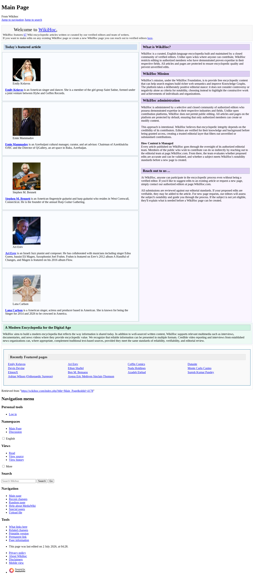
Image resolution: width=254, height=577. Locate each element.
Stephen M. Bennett (17, 198)
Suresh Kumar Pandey (201, 372)
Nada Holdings (137, 368)
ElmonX (13, 372)
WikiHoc (47, 29)
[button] (3, 438)
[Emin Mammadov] (27, 134)
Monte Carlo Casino (199, 368)
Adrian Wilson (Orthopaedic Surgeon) (30, 376)
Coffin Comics (136, 364)
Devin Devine (16, 368)
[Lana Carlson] (27, 300)
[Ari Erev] (27, 243)
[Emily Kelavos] (27, 80)
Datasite (192, 364)
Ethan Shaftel (76, 368)
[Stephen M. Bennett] (27, 189)
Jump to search (33, 19)
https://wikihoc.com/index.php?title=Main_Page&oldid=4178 (57, 390)
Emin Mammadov (16, 144)
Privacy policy (17, 552)
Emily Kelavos (14, 89)
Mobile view (16, 562)
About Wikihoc (18, 556)
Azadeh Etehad (137, 372)
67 (25, 34)
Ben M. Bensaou (78, 372)
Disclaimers (16, 559)
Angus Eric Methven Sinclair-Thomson (91, 376)
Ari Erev (10, 253)
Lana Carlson (14, 310)
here (149, 38)
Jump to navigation (12, 19)
